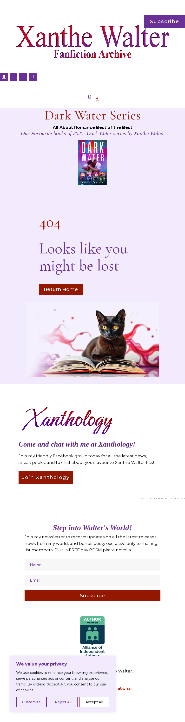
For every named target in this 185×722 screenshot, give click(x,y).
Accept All (94, 702)
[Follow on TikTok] (33, 77)
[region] (63, 684)
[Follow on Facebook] (13, 77)
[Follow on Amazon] (4, 77)
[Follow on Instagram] (23, 77)
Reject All (63, 702)
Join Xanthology (46, 477)
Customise (31, 702)
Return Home (61, 289)
